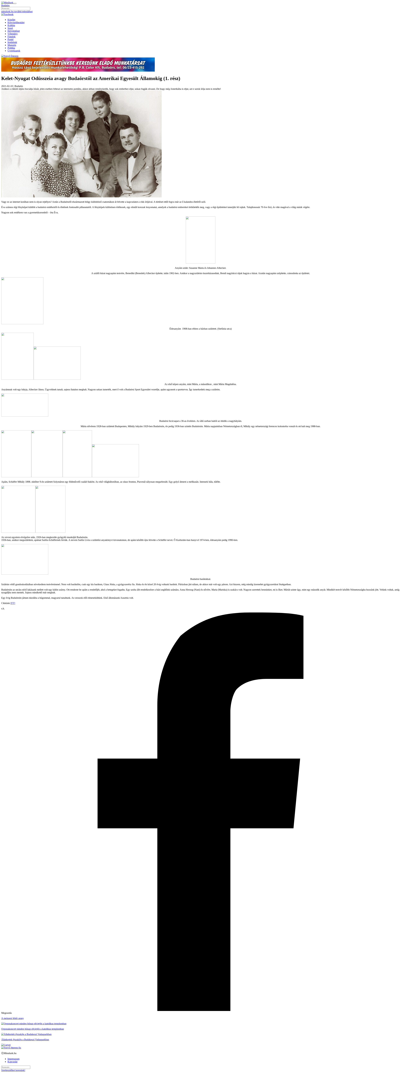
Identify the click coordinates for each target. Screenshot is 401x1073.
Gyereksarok (14, 50)
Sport (10, 28)
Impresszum (13, 1058)
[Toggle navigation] (15, 3)
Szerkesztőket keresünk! (13, 1070)
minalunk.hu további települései (17, 11)
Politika (11, 48)
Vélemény (13, 33)
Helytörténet (14, 31)
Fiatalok (12, 36)
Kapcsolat (12, 1061)
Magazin (12, 45)
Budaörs (5, 5)
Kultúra (11, 25)
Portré (10, 39)
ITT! (12, 603)
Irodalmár (12, 42)
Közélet (11, 19)
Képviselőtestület (16, 22)
